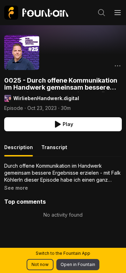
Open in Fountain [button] (78, 264)
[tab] (18, 150)
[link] (36, 13)
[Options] (117, 66)
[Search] (101, 12)
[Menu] (117, 12)
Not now (40, 264)
